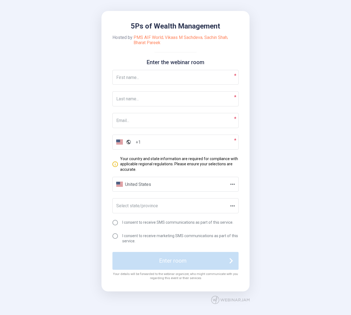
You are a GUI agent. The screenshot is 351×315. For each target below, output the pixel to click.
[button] (122, 142)
